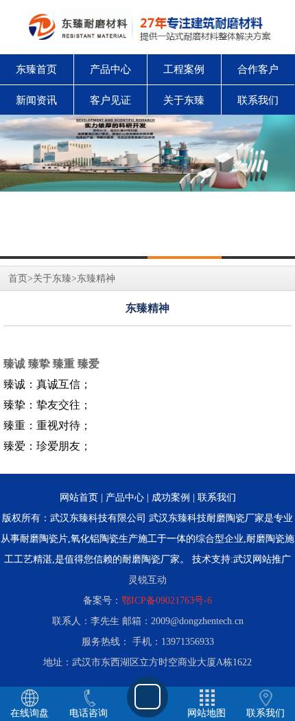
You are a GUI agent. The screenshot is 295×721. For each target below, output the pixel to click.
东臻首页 (36, 69)
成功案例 (171, 497)
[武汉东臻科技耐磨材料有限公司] (147, 153)
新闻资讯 (36, 100)
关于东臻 (183, 100)
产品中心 (110, 69)
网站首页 (79, 497)
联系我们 (258, 100)
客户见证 (110, 100)
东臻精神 (96, 278)
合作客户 (258, 69)
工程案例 (183, 69)
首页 (17, 278)
